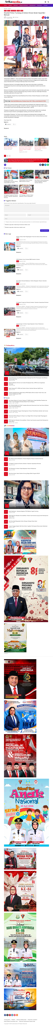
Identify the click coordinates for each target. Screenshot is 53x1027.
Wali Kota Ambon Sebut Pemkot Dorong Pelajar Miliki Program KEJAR (24, 473)
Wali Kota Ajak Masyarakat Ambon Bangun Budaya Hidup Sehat (23, 521)
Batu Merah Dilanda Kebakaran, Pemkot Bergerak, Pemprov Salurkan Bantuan (42, 181)
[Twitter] (43, 165)
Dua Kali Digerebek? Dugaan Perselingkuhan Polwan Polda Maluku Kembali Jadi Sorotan (28, 411)
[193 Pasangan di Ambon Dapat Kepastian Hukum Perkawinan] (26, 189)
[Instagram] (15, 1015)
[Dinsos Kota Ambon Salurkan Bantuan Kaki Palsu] (11, 142)
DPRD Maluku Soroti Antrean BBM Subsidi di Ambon (25, 181)
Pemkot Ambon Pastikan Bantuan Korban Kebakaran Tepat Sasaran (41, 148)
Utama (22, 10)
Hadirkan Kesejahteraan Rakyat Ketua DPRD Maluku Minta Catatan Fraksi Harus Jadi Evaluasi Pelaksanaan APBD (27, 393)
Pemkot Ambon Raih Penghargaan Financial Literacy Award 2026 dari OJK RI (11, 181)
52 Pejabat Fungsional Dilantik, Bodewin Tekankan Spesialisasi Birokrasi (11, 196)
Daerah (8, 10)
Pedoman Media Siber (21, 1019)
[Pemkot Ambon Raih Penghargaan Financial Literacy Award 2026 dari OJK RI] (11, 174)
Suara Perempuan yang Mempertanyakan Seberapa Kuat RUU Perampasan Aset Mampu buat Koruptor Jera (28, 378)
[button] (45, 2)
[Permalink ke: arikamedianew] (5, 18)
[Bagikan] (48, 18)
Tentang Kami (7, 1019)
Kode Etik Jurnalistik (32, 1019)
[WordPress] (12, 1015)
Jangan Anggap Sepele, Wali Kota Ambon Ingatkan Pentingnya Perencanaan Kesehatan (28, 526)
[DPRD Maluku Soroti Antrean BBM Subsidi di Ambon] (26, 174)
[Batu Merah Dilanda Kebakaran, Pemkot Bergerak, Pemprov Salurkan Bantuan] (42, 174)
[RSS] (17, 1015)
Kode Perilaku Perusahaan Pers (11, 1021)
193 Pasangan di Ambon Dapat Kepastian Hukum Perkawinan (26, 195)
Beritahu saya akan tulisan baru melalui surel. (15, 227)
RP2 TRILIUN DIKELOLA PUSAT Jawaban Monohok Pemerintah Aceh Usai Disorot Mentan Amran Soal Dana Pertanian (29, 406)
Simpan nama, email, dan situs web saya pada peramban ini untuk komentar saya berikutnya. (26, 221)
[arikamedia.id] (23, 1)
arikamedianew (9, 17)
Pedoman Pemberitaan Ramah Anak (27, 1021)
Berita (5, 10)
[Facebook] (40, 165)
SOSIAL (18, 10)
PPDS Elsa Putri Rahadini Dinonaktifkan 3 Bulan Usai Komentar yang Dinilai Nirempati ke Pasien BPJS (28, 421)
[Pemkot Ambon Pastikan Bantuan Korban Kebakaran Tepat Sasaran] (42, 142)
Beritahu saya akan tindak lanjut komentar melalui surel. (17, 224)
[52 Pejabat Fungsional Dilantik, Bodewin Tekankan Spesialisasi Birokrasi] (11, 189)
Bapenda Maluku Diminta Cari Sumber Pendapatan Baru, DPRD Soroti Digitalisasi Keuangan (27, 383)
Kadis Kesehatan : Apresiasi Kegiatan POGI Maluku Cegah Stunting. (23, 511)
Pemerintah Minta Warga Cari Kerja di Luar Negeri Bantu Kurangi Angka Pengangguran (28, 415)
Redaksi (13, 1019)
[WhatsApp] (48, 165)
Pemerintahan (13, 10)
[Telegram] (45, 165)
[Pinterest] (10, 1015)
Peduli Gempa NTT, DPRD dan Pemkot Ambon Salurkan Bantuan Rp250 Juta (26, 388)
